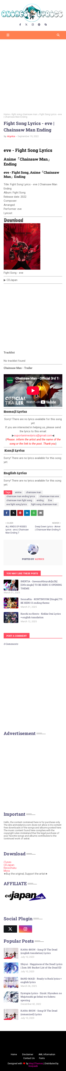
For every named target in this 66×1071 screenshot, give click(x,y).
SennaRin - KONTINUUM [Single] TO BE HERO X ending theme (41, 601)
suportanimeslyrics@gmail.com (33, 435)
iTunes (7, 862)
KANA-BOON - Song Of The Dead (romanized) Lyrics (39, 1012)
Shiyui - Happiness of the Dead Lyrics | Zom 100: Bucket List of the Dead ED (41, 965)
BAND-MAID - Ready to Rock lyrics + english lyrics (41, 980)
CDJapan (9, 865)
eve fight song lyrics (16, 504)
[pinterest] (39, 25)
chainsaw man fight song (19, 500)
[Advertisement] (33, 75)
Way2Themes (36, 1063)
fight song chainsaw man (24, 114)
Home (7, 114)
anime (18, 492)
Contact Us (29, 1058)
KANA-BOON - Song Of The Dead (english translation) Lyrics (39, 951)
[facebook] (20, 25)
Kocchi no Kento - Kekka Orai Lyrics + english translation (41, 615)
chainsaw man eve (49, 496)
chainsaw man (33, 492)
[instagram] (33, 25)
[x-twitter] (26, 25)
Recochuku (10, 867)
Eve (50, 500)
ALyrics (11, 136)
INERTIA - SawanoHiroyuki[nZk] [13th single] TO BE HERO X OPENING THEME (41, 585)
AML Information (46, 1054)
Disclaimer (27, 1054)
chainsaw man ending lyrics (20, 496)
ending (40, 500)
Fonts (42, 1058)
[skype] (45, 25)
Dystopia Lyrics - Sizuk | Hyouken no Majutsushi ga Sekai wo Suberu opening (41, 997)
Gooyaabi (33, 1066)
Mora (7, 870)
